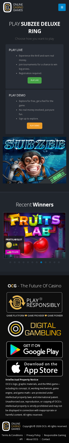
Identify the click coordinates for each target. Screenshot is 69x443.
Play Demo (34, 125)
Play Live (34, 80)
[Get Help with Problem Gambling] (34, 302)
